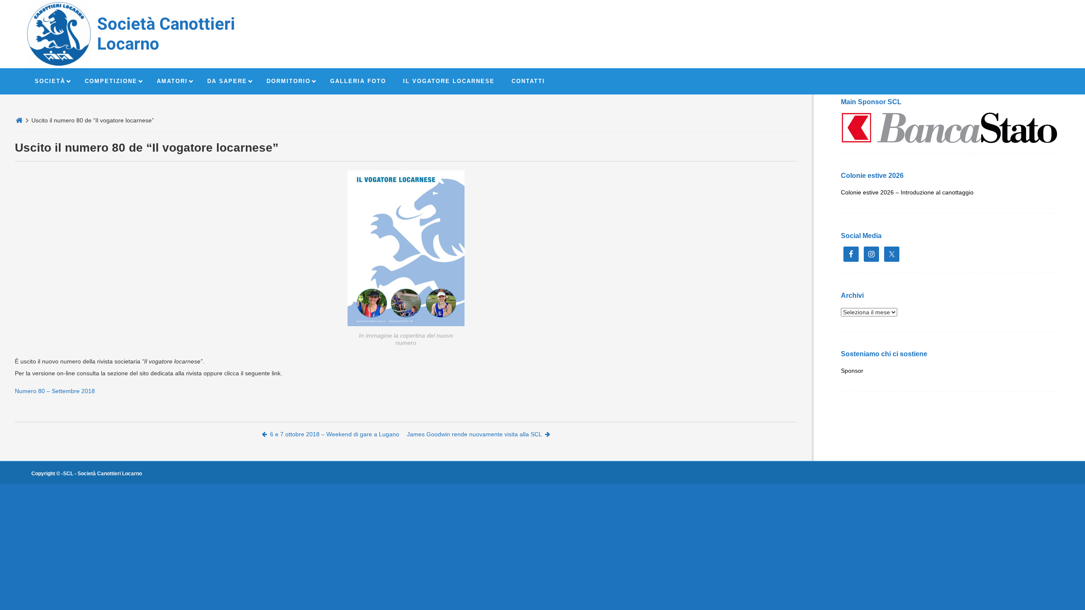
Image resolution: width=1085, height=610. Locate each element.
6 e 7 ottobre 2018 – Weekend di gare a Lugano (334, 434)
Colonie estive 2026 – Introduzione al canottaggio (907, 192)
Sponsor (852, 370)
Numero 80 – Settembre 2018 (55, 391)
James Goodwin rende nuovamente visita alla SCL (474, 434)
